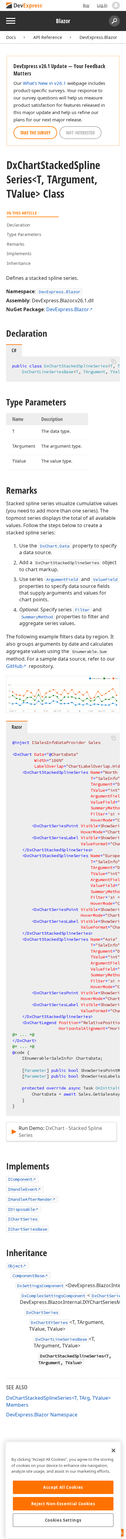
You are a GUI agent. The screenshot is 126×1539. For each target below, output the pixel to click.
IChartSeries (22, 1219)
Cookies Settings (63, 1520)
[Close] (113, 1450)
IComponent (20, 1179)
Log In (102, 5)
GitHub (14, 666)
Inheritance (19, 263)
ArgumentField (62, 579)
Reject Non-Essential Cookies (63, 1503)
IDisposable (21, 1209)
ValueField (105, 579)
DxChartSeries (108, 1295)
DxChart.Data (54, 546)
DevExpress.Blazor (98, 37)
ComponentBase (28, 1275)
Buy (86, 5)
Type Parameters (24, 234)
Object (15, 1266)
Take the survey (35, 133)
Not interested (80, 133)
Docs (11, 37)
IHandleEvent (22, 1189)
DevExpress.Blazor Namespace (41, 1414)
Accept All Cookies (63, 1487)
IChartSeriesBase (27, 1229)
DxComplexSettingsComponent (53, 1295)
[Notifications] (116, 5)
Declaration (18, 225)
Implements (19, 253)
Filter (82, 610)
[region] (63, 1490)
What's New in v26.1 (44, 83)
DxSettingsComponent (40, 1285)
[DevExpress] (24, 6)
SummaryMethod (37, 617)
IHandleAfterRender (30, 1199)
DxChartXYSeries (49, 1322)
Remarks (15, 244)
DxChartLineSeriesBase (61, 1339)
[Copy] (113, 362)
